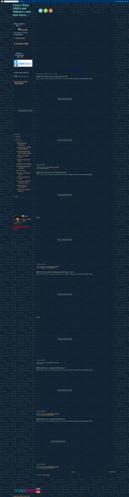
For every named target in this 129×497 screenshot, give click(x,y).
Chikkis (26, 216)
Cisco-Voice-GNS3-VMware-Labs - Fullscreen (76, 69)
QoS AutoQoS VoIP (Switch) (47, 414)
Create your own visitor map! (21, 496)
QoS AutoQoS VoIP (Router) (47, 467)
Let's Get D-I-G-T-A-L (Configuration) (53, 172)
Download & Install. (20, 82)
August (19, 141)
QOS (41, 363)
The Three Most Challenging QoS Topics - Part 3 (57, 272)
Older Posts (112, 471)
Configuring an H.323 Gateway (24, 163)
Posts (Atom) (46, 474)
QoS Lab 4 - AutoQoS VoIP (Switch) (53, 368)
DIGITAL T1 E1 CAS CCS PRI (47, 267)
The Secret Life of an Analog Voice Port (54, 76)
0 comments (56, 167)
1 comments (56, 362)
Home (72, 471)
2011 (17, 139)
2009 (17, 136)
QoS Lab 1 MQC (21, 170)
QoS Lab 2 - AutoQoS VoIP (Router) (53, 419)
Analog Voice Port (44, 168)
